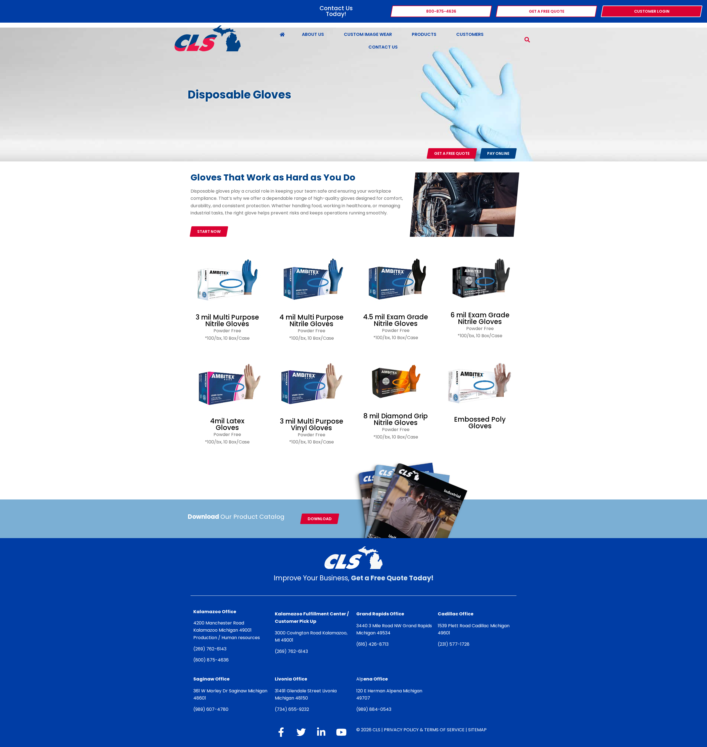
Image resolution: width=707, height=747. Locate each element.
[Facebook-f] (280, 732)
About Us (313, 34)
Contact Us (383, 47)
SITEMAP (477, 730)
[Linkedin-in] (321, 732)
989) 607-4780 (211, 709)
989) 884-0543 (374, 709)
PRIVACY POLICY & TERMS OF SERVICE (424, 730)
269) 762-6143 (210, 649)
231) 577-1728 (454, 644)
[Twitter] (301, 732)
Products (424, 34)
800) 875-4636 (212, 660)
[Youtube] (341, 732)
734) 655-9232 (293, 709)
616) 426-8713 (373, 644)
